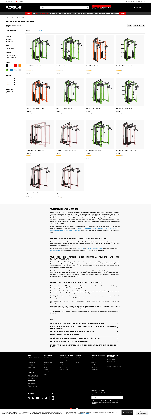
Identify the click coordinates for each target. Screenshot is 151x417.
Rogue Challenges (111, 361)
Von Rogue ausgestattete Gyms (98, 360)
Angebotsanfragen (48, 357)
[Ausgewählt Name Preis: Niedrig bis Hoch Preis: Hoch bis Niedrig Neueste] (139, 25)
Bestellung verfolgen (48, 362)
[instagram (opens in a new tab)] (29, 398)
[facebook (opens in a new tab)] (33, 398)
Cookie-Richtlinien (63, 367)
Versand (45, 367)
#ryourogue (93, 362)
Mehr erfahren (85, 413)
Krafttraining (13, 17)
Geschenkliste (78, 360)
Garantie (61, 364)
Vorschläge (46, 369)
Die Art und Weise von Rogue (34, 357)
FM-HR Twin (80, 249)
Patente (61, 362)
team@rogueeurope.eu (32, 370)
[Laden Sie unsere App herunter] (53, 398)
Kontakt (135, 1)
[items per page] (129, 25)
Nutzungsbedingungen (64, 360)
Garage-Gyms (94, 367)
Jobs (29, 360)
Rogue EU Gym (94, 369)
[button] (87, 7)
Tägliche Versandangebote (101, 6)
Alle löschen (42, 31)
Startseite (8, 17)
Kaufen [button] (28, 13)
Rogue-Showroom (31, 362)
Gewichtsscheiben (55, 250)
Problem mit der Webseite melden (51, 371)
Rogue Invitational (111, 359)
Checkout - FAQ (47, 360)
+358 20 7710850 (31, 367)
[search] (64, 7)
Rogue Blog (93, 364)
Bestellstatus (141, 1)
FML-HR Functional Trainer (95, 249)
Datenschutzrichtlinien (115, 400)
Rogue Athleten (110, 364)
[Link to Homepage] (14, 7)
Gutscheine (129, 1)
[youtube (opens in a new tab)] (37, 398)
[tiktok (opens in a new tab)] (46, 398)
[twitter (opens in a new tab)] (42, 398)
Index (92, 357)
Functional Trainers (21, 17)
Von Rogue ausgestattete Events (114, 366)
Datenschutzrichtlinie (64, 357)
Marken (77, 362)
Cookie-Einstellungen (64, 369)
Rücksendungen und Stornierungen (51, 364)
